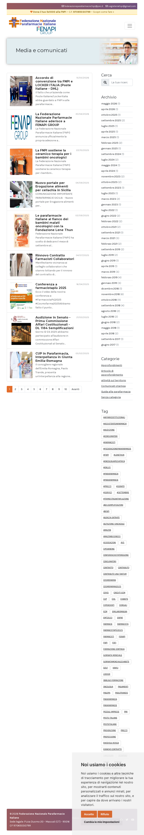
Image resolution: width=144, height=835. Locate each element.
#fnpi (106, 455)
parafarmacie (110, 705)
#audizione (109, 430)
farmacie (107, 624)
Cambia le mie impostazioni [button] (101, 821)
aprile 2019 (109, 266)
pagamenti (123, 686)
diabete (124, 599)
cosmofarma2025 (112, 586)
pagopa (106, 693)
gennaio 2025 (111, 148)
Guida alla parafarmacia (115, 391)
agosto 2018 (110, 311)
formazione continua (113, 649)
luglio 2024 (109, 159)
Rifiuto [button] (105, 814)
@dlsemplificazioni (113, 505)
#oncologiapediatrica (114, 461)
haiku (115, 668)
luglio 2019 (109, 255)
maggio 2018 (110, 327)
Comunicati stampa (113, 386)
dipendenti (108, 605)
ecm (105, 611)
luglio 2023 (109, 193)
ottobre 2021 (111, 227)
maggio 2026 (110, 103)
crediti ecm (119, 592)
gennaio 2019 (111, 283)
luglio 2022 (109, 210)
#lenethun (119, 455)
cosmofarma (109, 580)
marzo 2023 (110, 199)
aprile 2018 (109, 333)
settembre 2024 (112, 154)
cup (105, 599)
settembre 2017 (112, 339)
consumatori (109, 561)
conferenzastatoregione (116, 555)
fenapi (122, 636)
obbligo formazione (113, 680)
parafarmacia (110, 699)
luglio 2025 (109, 126)
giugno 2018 (110, 322)
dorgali (123, 605)
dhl (114, 599)
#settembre (123, 492)
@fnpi (106, 511)
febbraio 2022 (111, 221)
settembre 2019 (112, 249)
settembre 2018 (112, 305)
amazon (107, 530)
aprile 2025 (109, 131)
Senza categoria (111, 397)
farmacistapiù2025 (113, 630)
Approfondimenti (111, 365)
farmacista (122, 624)
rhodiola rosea (111, 743)
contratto (108, 567)
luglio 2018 (109, 316)
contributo (123, 567)
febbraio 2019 (111, 277)
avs (122, 542)
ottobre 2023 (111, 182)
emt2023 (107, 618)
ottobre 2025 (111, 114)
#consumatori (110, 436)
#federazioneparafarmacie (117, 449)
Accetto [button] (89, 814)
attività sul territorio (113, 380)
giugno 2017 (110, 344)
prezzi (124, 730)
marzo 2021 (110, 238)
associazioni (109, 542)
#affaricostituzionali (114, 417)
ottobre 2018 (111, 299)
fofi (114, 643)
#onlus (107, 467)
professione (109, 737)
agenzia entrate (111, 517)
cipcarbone (109, 549)
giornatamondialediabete (116, 661)
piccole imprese (111, 712)
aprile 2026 (109, 109)
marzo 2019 (110, 271)
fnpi (105, 643)
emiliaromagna (119, 611)
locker (106, 674)
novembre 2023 (112, 176)
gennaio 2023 (111, 204)
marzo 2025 (110, 137)
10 (65, 389)
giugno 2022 (110, 215)
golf (105, 668)
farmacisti (108, 636)
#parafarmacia (110, 474)
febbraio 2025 (111, 142)
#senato (120, 486)
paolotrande (121, 693)
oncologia (108, 686)
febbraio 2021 (111, 243)
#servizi (107, 492)
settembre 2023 (112, 187)
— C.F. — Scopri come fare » (73, 11)
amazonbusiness (112, 536)
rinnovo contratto (112, 749)
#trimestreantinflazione (116, 499)
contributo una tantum (115, 574)
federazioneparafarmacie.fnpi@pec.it (83, 6)
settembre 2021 (112, 232)
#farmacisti (109, 442)
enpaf (120, 618)
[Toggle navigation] (129, 26)
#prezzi (107, 486)
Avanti (75, 389)
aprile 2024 (109, 170)
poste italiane (110, 718)
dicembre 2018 (111, 288)
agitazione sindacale (113, 524)
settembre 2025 (113, 120)
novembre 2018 (112, 294)
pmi (126, 712)
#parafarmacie (110, 480)
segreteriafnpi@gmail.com (122, 6)
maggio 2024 (110, 165)
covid (106, 592)
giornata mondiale (112, 655)
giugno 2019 (110, 260)
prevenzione (109, 730)
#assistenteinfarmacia (115, 424)
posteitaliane (110, 724)
